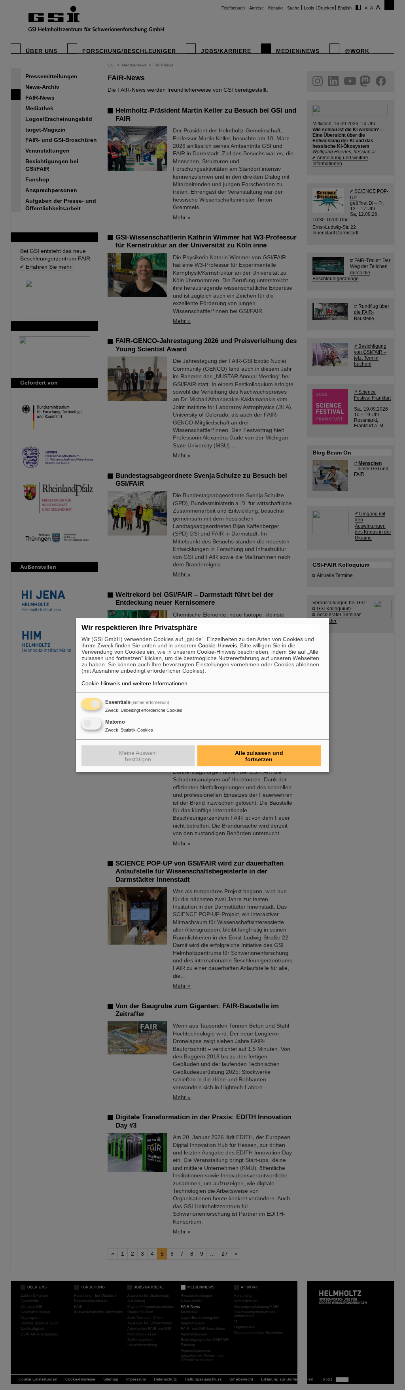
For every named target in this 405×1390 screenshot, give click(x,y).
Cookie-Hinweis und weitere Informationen (134, 683)
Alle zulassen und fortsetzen (259, 756)
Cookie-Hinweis (217, 645)
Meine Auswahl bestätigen (138, 756)
